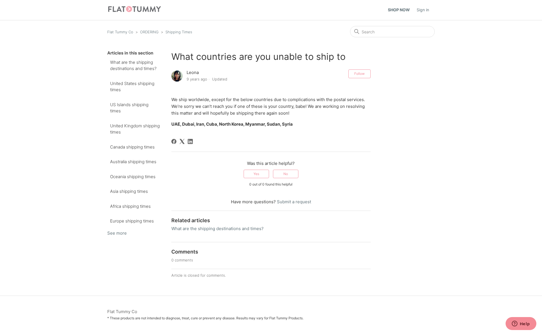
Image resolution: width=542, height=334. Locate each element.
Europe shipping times (132, 221)
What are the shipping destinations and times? (133, 65)
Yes (256, 174)
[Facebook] (173, 141)
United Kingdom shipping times (135, 129)
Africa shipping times (130, 206)
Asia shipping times (129, 191)
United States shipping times (132, 87)
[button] (402, 10)
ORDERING (149, 32)
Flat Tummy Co (120, 32)
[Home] (134, 11)
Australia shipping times (133, 161)
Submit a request (294, 201)
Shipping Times (178, 32)
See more (117, 233)
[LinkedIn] (190, 141)
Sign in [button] (423, 9)
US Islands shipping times (129, 108)
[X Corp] (182, 141)
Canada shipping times (132, 147)
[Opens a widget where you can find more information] (520, 324)
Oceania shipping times (133, 176)
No (285, 174)
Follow (359, 73)
